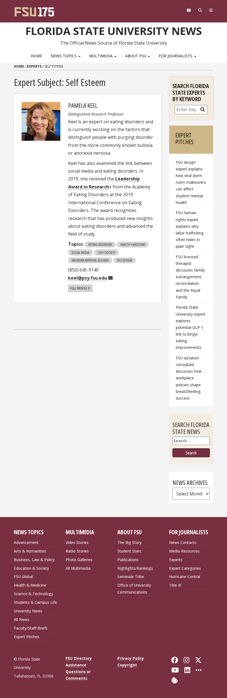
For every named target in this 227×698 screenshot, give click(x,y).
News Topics (64, 55)
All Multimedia (78, 568)
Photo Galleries (79, 559)
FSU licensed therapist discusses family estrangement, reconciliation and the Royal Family (190, 277)
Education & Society (31, 568)
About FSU (136, 55)
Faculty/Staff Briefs (31, 628)
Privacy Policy (130, 658)
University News (28, 610)
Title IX (175, 585)
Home (36, 55)
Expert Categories (185, 568)
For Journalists (176, 55)
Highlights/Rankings (135, 568)
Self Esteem (124, 260)
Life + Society (106, 252)
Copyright (127, 665)
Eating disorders (100, 244)
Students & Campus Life (35, 602)
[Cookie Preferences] (174, 679)
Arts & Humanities (30, 551)
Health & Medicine (30, 585)
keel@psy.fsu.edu (87, 278)
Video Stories (77, 542)
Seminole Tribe (130, 576)
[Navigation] (211, 10)
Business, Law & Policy (34, 559)
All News (21, 619)
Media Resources (184, 551)
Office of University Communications (134, 588)
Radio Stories (77, 551)
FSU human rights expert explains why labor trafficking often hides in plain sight (190, 229)
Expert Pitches (26, 636)
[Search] (200, 10)
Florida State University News (113, 31)
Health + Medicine (132, 244)
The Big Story (129, 542)
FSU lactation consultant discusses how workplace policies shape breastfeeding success (189, 378)
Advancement (26, 542)
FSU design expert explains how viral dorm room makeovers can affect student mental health (191, 182)
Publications (128, 559)
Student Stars (129, 551)
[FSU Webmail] (188, 10)
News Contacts (182, 542)
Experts (34, 66)
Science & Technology (33, 593)
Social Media (80, 252)
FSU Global (23, 576)
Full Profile (78, 288)
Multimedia (101, 55)
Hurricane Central (184, 576)
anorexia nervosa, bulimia (90, 260)
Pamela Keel (82, 105)
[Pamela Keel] (41, 121)
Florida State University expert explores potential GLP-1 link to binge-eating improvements (190, 327)
